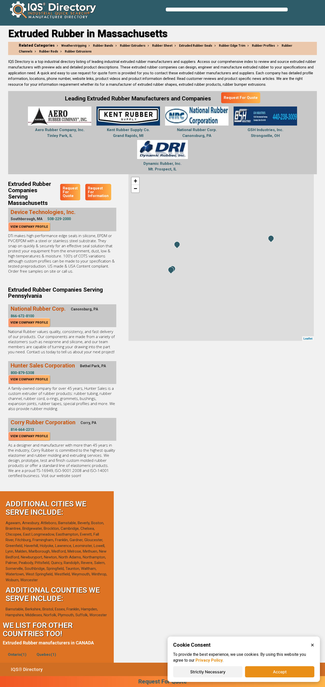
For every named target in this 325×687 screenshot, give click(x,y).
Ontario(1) (17, 654)
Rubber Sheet (162, 45)
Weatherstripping (73, 45)
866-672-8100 (22, 316)
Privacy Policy (209, 660)
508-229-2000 (59, 219)
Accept (280, 671)
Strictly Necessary (207, 671)
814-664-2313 (22, 430)
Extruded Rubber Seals (195, 45)
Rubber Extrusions (78, 51)
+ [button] (135, 181)
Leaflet (308, 338)
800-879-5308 (22, 373)
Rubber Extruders (132, 45)
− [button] (135, 188)
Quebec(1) (46, 654)
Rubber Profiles (263, 45)
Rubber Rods (48, 51)
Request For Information (98, 192)
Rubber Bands (103, 45)
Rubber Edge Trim (232, 45)
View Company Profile (29, 226)
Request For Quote (241, 97)
